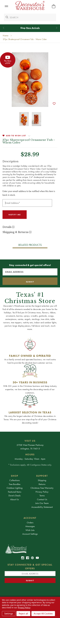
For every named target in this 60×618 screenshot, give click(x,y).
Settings (8, 613)
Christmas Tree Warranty (42, 487)
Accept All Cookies (43, 613)
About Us (14, 499)
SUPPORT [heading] (42, 475)
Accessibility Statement (42, 506)
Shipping (42, 480)
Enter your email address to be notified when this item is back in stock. (29, 193)
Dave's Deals (15, 495)
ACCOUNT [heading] (30, 517)
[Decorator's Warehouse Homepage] (30, 549)
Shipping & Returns (16, 232)
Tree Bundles (14, 484)
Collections (14, 480)
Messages (30, 526)
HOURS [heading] (30, 454)
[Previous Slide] (3, 28)
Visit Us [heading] (30, 440)
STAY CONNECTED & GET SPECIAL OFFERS (30, 566)
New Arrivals (33, 27)
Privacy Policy (42, 491)
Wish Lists (30, 530)
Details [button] (7, 227)
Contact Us (42, 499)
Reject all (23, 613)
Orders (30, 522)
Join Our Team (42, 503)
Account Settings (30, 533)
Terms (42, 495)
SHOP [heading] (14, 475)
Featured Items (14, 491)
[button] (6, 6)
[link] (22, 557)
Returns (42, 484)
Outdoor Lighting (14, 487)
